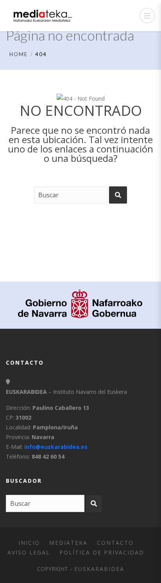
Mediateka (68, 542)
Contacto (115, 542)
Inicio (29, 542)
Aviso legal (28, 552)
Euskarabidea (99, 568)
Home (18, 54)
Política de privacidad (101, 552)
